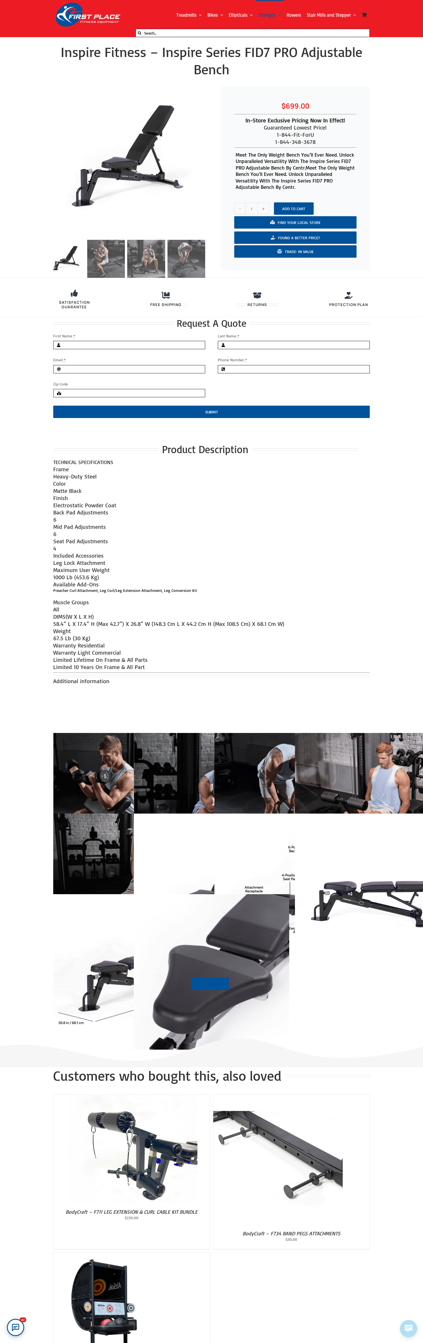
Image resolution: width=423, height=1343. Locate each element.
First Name (64, 335)
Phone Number (232, 359)
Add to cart (293, 208)
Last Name (228, 335)
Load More (210, 983)
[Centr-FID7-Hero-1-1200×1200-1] (126, 158)
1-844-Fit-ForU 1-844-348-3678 (295, 138)
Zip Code (60, 383)
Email (59, 359)
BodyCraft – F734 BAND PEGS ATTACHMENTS (291, 1233)
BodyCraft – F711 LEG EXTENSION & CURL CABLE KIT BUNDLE (131, 1212)
